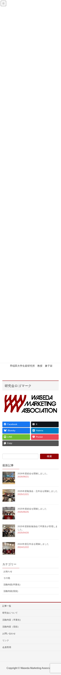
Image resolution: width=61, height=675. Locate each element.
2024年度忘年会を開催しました (33, 544)
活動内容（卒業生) (11, 620)
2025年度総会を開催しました (32, 508)
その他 (6, 578)
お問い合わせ (8, 633)
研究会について (10, 613)
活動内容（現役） (11, 626)
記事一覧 (6, 606)
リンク (5, 640)
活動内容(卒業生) (11, 584)
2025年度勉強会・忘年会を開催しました (38, 491)
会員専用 (6, 647)
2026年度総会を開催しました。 (33, 473)
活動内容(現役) (10, 591)
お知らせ (7, 571)
